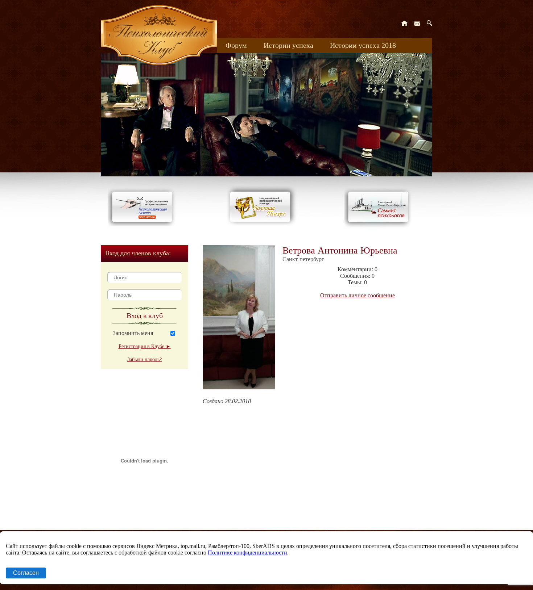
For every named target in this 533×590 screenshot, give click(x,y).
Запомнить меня (133, 333)
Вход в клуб (145, 315)
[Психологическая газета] (143, 224)
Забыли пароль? (144, 359)
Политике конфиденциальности (247, 552)
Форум (236, 45)
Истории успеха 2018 (363, 45)
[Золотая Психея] (261, 224)
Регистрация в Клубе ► (145, 346)
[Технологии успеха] (380, 229)
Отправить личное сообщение (357, 295)
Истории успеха (288, 45)
